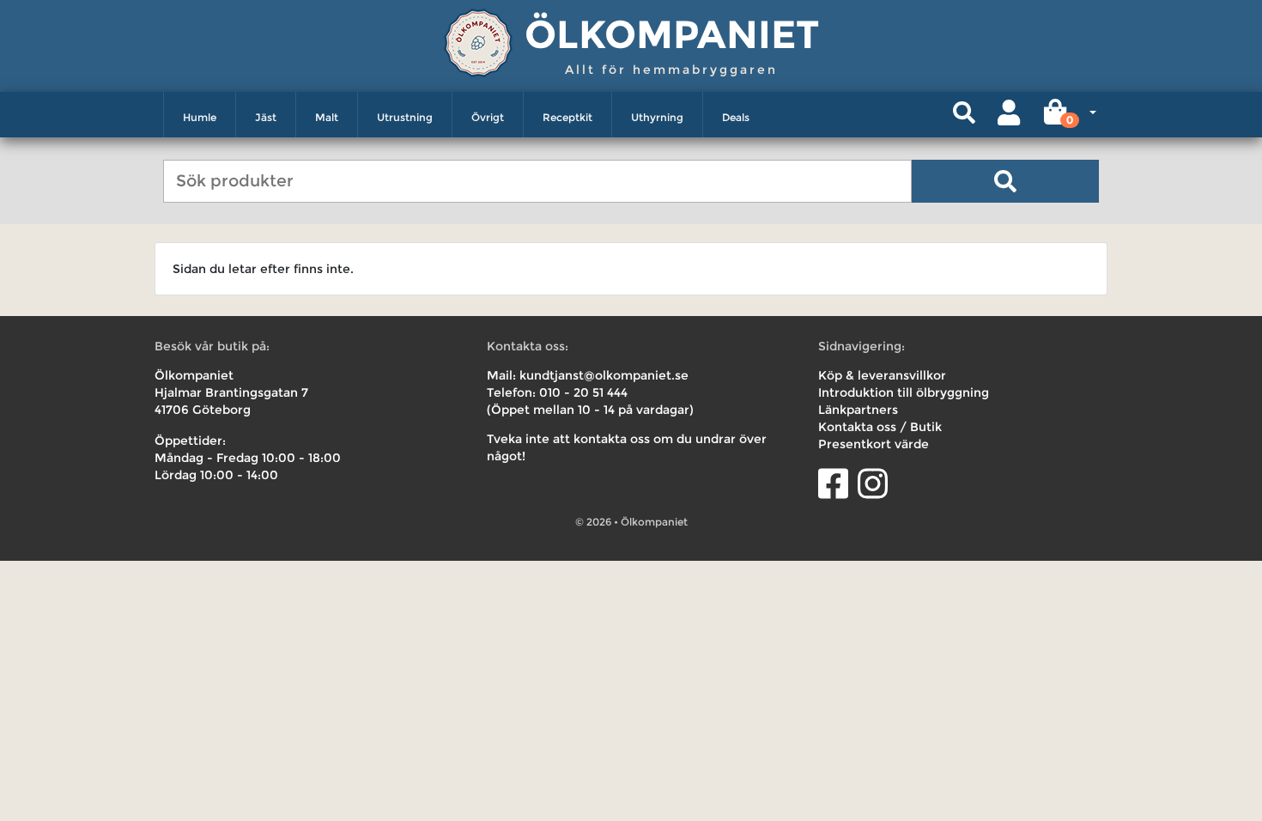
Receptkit (567, 117)
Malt (326, 117)
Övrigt (487, 117)
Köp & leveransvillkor (882, 375)
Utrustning (405, 117)
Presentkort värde (873, 444)
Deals (735, 117)
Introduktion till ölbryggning (903, 392)
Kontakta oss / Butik (880, 427)
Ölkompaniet (672, 34)
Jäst (265, 117)
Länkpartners (858, 409)
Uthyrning (657, 117)
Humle (199, 117)
